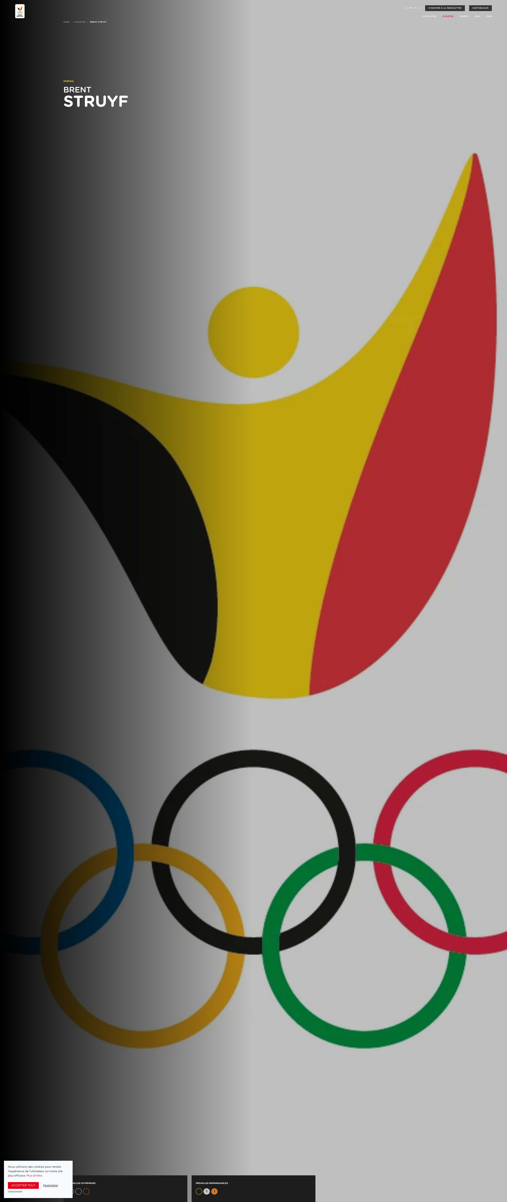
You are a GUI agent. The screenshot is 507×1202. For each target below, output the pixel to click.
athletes (79, 22)
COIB (489, 16)
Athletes (448, 16)
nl (406, 8)
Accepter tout (23, 1185)
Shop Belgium (480, 8)
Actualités (429, 16)
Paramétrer (50, 1185)
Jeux (477, 16)
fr (410, 8)
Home (66, 22)
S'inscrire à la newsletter (444, 8)
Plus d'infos (34, 1175)
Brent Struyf (98, 22)
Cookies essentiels (15, 1191)
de (419, 8)
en (415, 8)
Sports (464, 16)
